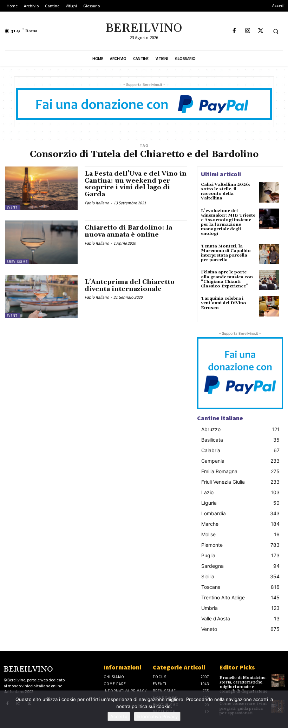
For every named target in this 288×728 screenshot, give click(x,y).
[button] (275, 31)
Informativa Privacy (157, 716)
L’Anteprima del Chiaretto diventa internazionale (130, 285)
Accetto (118, 716)
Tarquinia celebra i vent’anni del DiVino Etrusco (223, 303)
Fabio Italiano (97, 202)
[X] (260, 31)
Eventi (12, 207)
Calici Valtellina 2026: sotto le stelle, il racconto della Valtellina (225, 191)
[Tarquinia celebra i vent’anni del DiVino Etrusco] (269, 306)
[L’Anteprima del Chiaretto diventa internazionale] (41, 296)
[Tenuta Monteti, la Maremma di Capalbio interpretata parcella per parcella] (269, 254)
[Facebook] (234, 31)
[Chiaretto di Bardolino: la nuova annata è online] (41, 242)
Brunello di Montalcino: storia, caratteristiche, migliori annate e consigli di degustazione (244, 684)
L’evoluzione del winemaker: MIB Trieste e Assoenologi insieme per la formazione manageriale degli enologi (228, 222)
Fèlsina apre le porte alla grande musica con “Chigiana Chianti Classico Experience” (227, 279)
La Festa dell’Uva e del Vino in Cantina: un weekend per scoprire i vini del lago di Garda (135, 184)
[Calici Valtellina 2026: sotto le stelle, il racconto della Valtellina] (269, 192)
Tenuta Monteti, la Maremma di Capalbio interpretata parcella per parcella (226, 253)
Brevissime (17, 261)
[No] (279, 709)
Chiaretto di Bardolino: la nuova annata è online (128, 231)
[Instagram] (247, 31)
